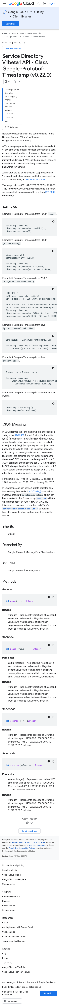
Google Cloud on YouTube (13, 967)
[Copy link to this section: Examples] (20, 207)
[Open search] (39, 3)
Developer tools (34, 33)
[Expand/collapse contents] (18, 89)
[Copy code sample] (53, 597)
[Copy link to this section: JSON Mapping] (28, 424)
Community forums (11, 896)
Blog (4, 953)
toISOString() (35, 491)
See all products (9, 870)
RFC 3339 (50, 192)
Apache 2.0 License (36, 845)
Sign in (52, 3)
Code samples (8, 932)
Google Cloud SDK (20, 12)
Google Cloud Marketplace (14, 879)
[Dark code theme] (53, 221)
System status (8, 910)
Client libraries (22, 16)
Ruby (40, 12)
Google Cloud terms (48, 982)
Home (4, 33)
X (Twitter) (7, 963)
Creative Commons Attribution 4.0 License (27, 842)
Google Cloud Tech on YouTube (16, 972)
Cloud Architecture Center (14, 936)
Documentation (17, 33)
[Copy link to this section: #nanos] (15, 589)
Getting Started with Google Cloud (17, 927)
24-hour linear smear (34, 179)
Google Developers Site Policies (22, 848)
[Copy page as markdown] (14, 81)
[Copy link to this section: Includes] (18, 563)
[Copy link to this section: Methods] (20, 582)
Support (6, 901)
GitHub (5, 923)
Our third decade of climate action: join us (22, 987)
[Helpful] (20, 42)
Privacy (20, 982)
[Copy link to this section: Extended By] (24, 545)
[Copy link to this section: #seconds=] (20, 753)
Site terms (31, 982)
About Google (8, 982)
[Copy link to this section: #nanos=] (16, 637)
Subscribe (48, 993)
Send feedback (13, 48)
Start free (10, 24)
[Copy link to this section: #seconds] (18, 709)
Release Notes (8, 906)
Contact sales (8, 884)
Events (5, 958)
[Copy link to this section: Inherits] (17, 527)
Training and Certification (13, 941)
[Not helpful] (24, 42)
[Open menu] (4, 3)
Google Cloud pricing (11, 875)
